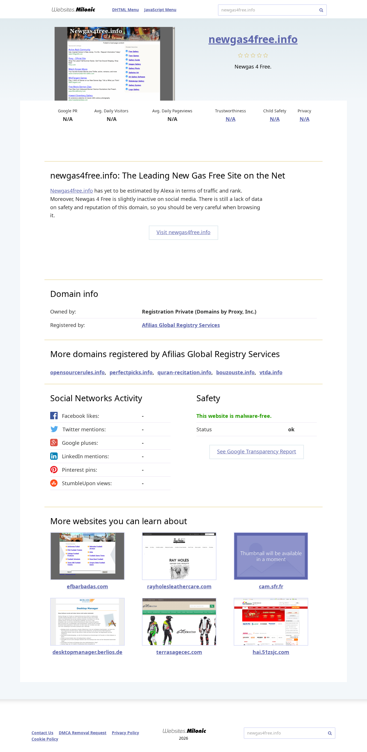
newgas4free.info (253, 39)
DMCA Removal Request (82, 732)
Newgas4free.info (71, 190)
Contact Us (42, 732)
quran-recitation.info (184, 372)
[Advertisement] (183, 142)
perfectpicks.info (131, 372)
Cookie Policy (45, 739)
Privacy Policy (125, 732)
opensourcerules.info (77, 372)
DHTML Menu (125, 9)
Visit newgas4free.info (183, 232)
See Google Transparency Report (256, 451)
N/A (230, 118)
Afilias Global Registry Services (181, 325)
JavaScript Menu (160, 9)
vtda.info (270, 372)
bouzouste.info (235, 372)
